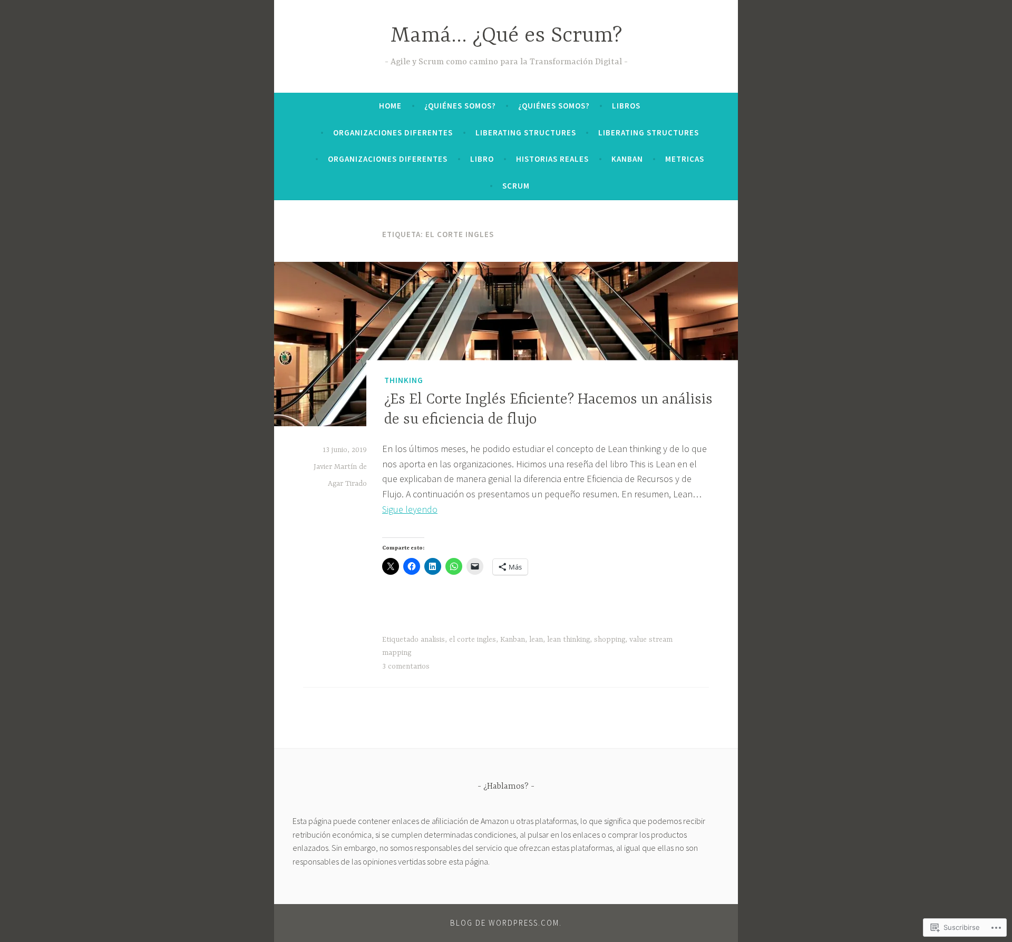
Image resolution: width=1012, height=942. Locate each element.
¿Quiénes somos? (460, 106)
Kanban (627, 159)
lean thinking (568, 639)
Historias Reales (552, 159)
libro (482, 159)
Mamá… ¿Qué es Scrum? (506, 36)
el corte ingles (472, 639)
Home (390, 106)
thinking (403, 380)
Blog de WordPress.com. (506, 923)
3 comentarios (406, 666)
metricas (684, 159)
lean (536, 639)
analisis (433, 639)
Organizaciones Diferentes (393, 132)
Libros (626, 106)
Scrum (516, 186)
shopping (609, 639)
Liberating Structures (525, 132)
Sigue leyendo (409, 509)
